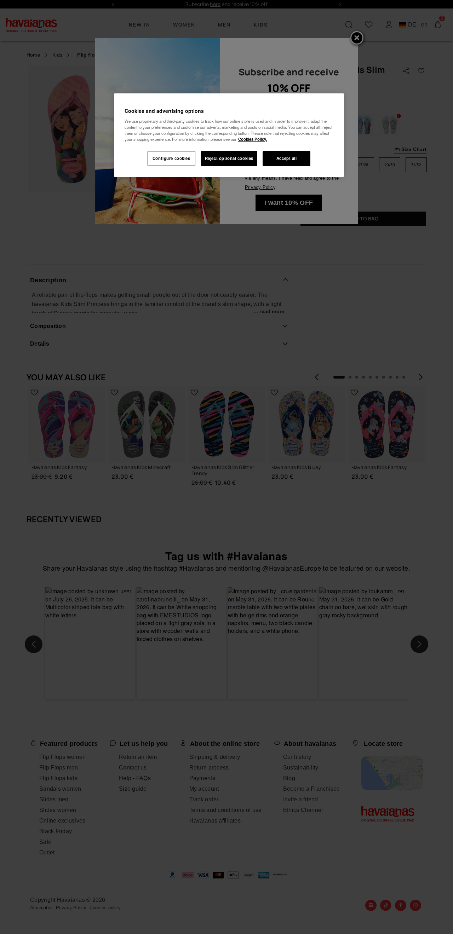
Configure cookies (171, 158)
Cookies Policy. (252, 139)
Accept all (286, 158)
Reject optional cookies (229, 158)
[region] (229, 135)
